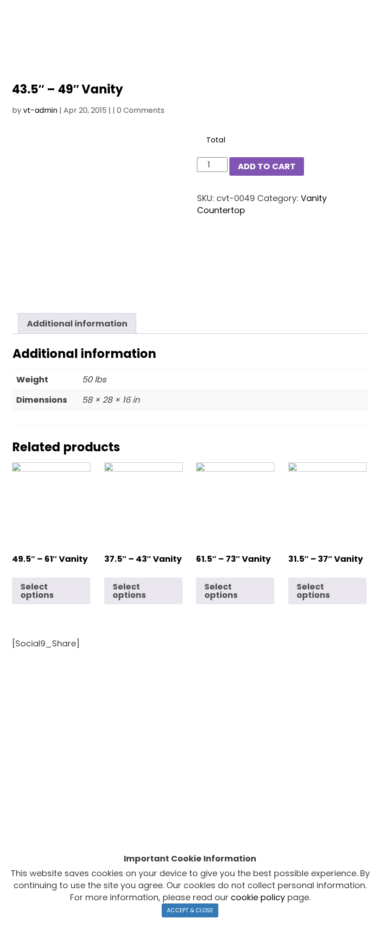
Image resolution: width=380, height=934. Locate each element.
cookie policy (258, 897)
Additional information (77, 323)
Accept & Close (190, 910)
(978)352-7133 (223, 767)
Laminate (161, 688)
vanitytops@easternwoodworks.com (86, 806)
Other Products (302, 688)
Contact (227, 701)
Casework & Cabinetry (226, 688)
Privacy (225, 828)
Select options (37, 591)
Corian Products (107, 688)
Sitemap (324, 828)
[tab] (77, 323)
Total (215, 140)
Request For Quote (171, 701)
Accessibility (273, 828)
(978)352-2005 (225, 741)
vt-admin (40, 110)
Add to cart (267, 166)
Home (60, 688)
